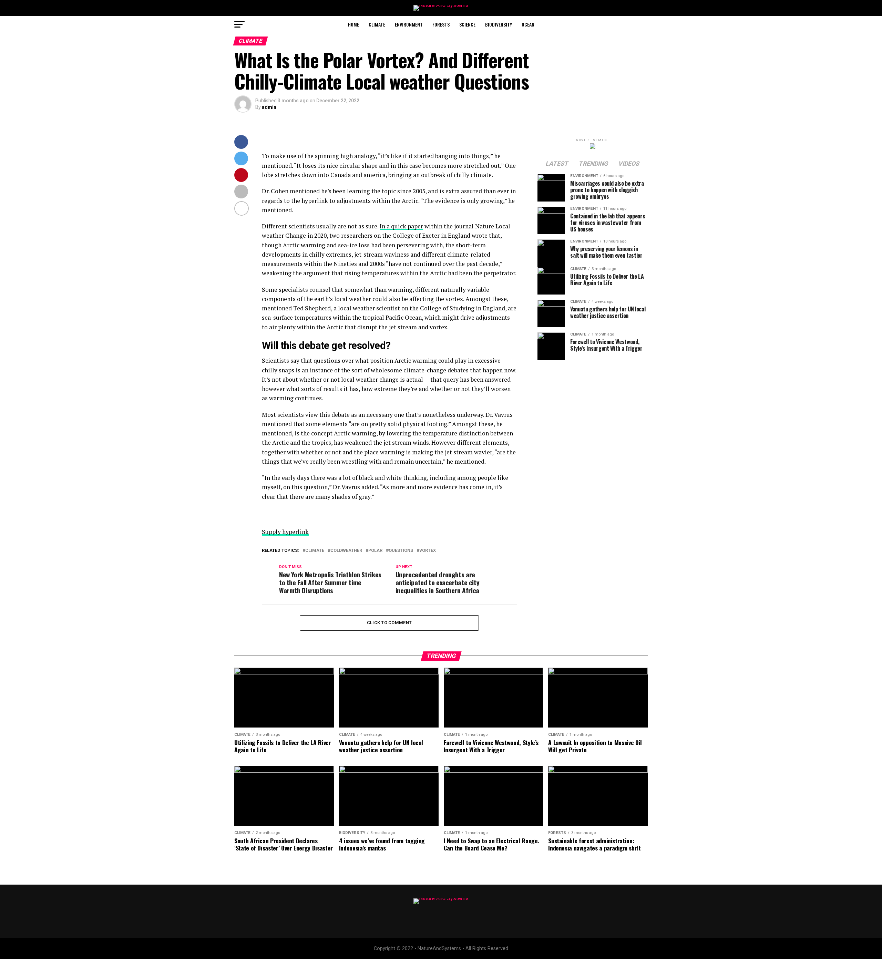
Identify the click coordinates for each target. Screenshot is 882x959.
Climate (377, 24)
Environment (409, 24)
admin (269, 107)
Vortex (427, 550)
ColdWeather (346, 550)
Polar (375, 550)
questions (401, 550)
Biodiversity (498, 24)
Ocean (528, 24)
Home (353, 24)
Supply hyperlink (285, 532)
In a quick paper (401, 226)
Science (467, 24)
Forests (441, 24)
